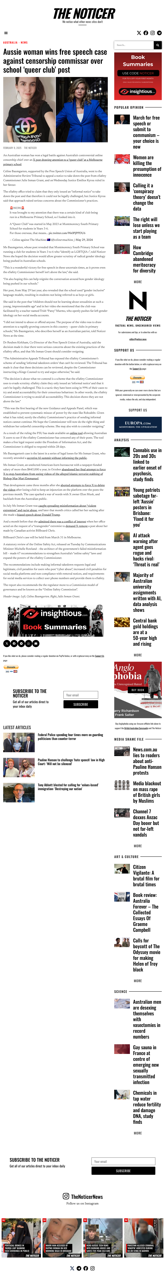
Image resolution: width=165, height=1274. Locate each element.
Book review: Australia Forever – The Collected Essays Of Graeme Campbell (145, 912)
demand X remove (77, 526)
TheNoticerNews (87, 1196)
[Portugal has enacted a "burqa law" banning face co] (21, 1238)
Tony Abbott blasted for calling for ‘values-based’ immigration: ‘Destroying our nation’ (68, 786)
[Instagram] (152, 32)
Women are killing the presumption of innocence (147, 165)
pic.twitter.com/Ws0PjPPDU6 (67, 233)
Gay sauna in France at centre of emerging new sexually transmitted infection (146, 1064)
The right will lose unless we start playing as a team (146, 227)
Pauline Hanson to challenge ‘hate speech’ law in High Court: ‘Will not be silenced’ (71, 761)
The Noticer (82, 12)
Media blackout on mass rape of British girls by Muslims (147, 791)
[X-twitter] (139, 32)
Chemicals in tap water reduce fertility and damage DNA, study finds (147, 1107)
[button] (6, 32)
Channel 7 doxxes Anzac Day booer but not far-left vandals (146, 823)
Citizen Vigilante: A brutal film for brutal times (146, 875)
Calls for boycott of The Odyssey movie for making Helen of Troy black (146, 955)
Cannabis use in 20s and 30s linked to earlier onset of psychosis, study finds (147, 464)
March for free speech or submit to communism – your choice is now (146, 132)
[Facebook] (145, 32)
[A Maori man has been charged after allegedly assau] (62, 1238)
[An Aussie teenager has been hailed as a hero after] (103, 1238)
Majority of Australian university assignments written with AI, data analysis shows (147, 592)
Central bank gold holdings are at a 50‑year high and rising (145, 632)
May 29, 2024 (84, 240)
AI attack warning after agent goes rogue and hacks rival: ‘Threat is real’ (146, 549)
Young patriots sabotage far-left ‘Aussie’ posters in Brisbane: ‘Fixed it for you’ (146, 507)
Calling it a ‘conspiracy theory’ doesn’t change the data (146, 197)
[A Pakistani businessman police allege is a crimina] (144, 1238)
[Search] (158, 45)
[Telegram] (159, 32)
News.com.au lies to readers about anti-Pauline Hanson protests (147, 761)
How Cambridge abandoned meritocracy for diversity (144, 258)
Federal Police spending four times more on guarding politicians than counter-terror (70, 736)
